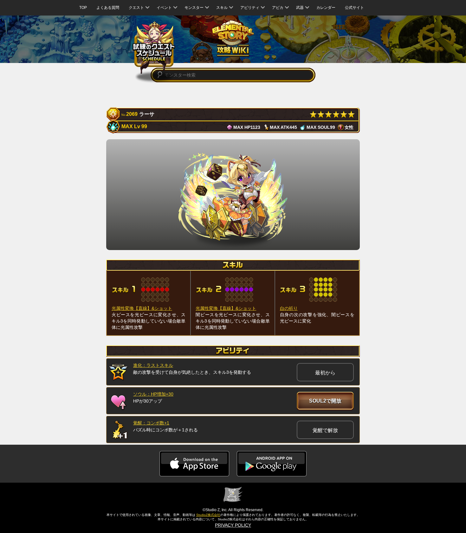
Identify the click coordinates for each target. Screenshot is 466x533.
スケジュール (154, 48)
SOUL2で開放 (325, 401)
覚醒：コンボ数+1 (151, 422)
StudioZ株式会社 (208, 515)
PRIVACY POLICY (233, 525)
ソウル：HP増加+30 (153, 394)
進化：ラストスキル (153, 365)
